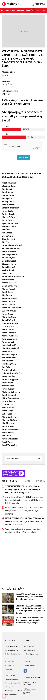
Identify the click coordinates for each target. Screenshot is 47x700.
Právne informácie (11, 646)
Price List (27, 662)
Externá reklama (29, 650)
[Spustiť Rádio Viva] (13, 471)
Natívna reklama (30, 666)
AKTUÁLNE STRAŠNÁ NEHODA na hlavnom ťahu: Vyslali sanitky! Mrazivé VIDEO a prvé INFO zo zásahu (24, 500)
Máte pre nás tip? (11, 695)
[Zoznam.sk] (30, 691)
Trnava (20, 10)
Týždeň (40, 481)
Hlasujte (23, 157)
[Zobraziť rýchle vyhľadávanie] (38, 10)
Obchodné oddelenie (12, 683)
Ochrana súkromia (11, 650)
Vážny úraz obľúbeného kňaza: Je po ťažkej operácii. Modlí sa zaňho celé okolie (23, 530)
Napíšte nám (9, 662)
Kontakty (8, 670)
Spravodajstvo (10, 675)
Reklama (27, 641)
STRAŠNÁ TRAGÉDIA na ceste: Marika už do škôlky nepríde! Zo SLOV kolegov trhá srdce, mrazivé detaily (30, 609)
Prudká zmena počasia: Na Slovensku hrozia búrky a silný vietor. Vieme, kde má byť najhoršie (24, 510)
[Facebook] (25, 671)
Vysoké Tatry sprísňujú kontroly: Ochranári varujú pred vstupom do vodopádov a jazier (30, 596)
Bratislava (9, 10)
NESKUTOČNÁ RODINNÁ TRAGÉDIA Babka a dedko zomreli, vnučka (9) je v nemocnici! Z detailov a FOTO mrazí (24, 521)
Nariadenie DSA (10, 666)
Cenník (26, 658)
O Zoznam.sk (10, 641)
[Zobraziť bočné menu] (44, 10)
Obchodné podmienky (31, 654)
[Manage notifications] (4, 696)
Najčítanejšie (10, 481)
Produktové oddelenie (12, 679)
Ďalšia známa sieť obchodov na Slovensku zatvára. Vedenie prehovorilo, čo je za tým (29, 620)
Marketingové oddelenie (13, 691)
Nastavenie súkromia (12, 654)
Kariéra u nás (9, 658)
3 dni (27, 481)
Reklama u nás (29, 646)
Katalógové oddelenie (12, 687)
